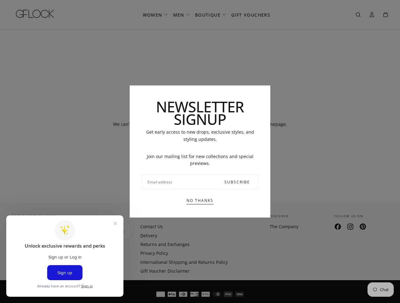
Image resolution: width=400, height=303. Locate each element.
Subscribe (237, 182)
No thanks (200, 200)
